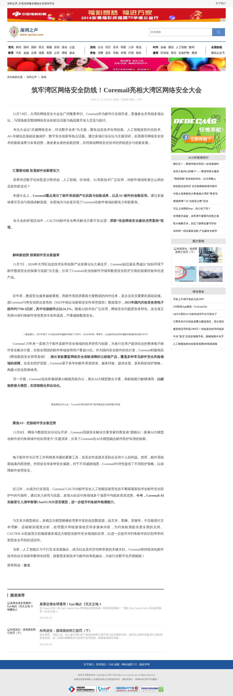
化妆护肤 (184, 52)
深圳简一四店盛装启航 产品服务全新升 (195, 231)
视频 (49, 47)
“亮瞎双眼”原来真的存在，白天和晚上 (194, 178)
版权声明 (144, 664)
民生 (41, 47)
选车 (108, 52)
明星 (123, 47)
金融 (26, 52)
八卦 (131, 47)
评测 (123, 52)
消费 (100, 52)
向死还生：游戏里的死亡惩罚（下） (66, 630)
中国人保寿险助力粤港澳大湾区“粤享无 (195, 193)
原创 (57, 47)
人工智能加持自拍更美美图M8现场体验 (195, 344)
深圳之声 (32, 77)
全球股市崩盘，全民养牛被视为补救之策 (196, 216)
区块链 (165, 52)
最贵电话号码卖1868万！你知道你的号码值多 (198, 329)
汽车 (18, 52)
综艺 (108, 47)
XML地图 (114, 664)
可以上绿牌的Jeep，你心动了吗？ (192, 208)
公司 (57, 52)
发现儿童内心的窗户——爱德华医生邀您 (196, 171)
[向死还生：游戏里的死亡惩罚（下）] (186, 250)
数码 (191, 47)
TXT (134, 664)
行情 (131, 52)
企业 (100, 47)
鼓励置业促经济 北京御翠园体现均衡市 (195, 186)
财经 (18, 47)
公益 (72, 47)
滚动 (64, 47)
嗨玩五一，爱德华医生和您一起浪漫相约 (196, 164)
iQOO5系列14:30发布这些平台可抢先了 (195, 314)
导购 (116, 52)
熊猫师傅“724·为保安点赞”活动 (190, 201)
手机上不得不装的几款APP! (188, 299)
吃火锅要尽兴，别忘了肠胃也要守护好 (194, 223)
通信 (171, 47)
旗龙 (27, 565)
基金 (72, 52)
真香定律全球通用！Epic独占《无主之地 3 (70, 604)
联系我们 (101, 664)
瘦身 (194, 52)
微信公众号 (218, 52)
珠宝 (173, 52)
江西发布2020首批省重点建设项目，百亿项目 (198, 321)
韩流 (138, 47)
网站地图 (127, 664)
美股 (49, 52)
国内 (26, 47)
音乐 (116, 47)
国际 (34, 47)
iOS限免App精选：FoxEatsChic (190, 306)
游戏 (43, 77)
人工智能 (181, 47)
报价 (138, 52)
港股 (41, 52)
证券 (34, 52)
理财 (64, 52)
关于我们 (221, 3)
